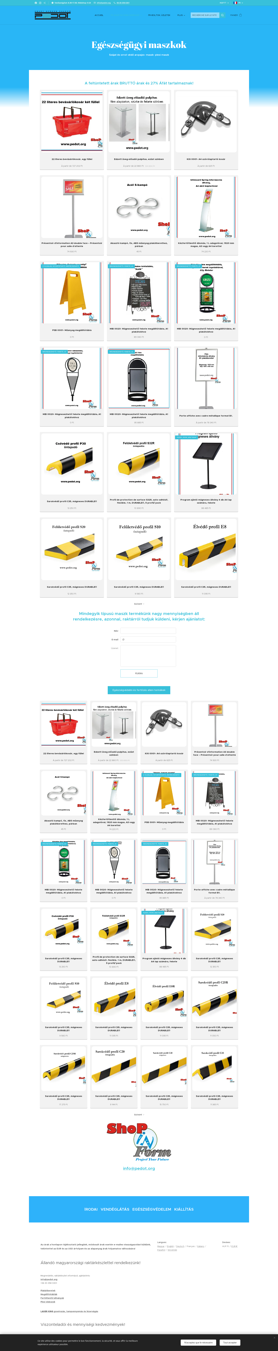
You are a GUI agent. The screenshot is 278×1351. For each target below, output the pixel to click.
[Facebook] (36, 2)
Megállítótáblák (49, 1294)
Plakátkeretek (48, 1290)
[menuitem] (100, 15)
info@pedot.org (104, 2)
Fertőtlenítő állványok (52, 1298)
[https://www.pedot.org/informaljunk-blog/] (44, 2)
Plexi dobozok (48, 1302)
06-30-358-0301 (123, 2)
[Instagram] (40, 2)
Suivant (138, 604)
